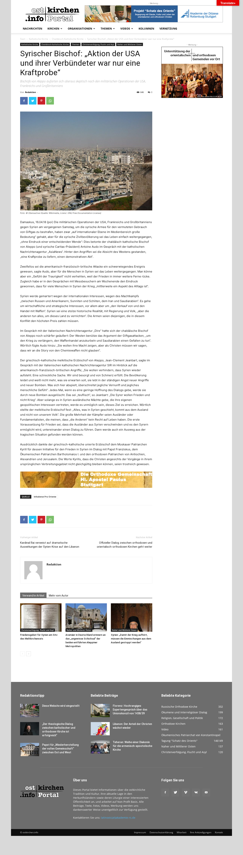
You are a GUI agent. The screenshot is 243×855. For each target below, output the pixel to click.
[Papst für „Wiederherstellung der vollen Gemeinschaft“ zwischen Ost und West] (29, 749)
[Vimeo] (185, 792)
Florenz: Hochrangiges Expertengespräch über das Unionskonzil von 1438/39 (130, 709)
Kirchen (53, 28)
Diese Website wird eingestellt (61, 705)
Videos (125, 28)
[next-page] (28, 653)
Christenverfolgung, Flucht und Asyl (98, 44)
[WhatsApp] (50, 101)
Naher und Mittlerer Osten (129, 44)
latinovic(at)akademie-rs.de (118, 817)
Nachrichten (32, 28)
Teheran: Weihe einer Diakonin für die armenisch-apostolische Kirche (132, 746)
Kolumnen (146, 28)
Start (22, 39)
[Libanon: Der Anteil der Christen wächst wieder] (100, 728)
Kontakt (219, 832)
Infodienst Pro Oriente (45, 496)
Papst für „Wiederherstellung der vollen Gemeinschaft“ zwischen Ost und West (60, 748)
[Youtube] (206, 792)
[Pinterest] (41, 101)
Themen (106, 28)
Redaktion (30, 92)
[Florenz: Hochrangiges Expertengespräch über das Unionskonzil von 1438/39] (100, 710)
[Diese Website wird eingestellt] (29, 710)
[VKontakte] (196, 792)
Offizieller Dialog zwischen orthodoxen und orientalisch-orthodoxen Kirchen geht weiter (124, 544)
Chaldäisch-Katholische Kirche (68, 39)
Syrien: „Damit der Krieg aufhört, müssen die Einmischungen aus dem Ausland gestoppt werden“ (131, 638)
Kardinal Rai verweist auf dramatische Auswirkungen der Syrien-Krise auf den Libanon (49, 544)
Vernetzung (168, 28)
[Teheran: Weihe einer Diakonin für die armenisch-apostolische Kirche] (100, 746)
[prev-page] (22, 653)
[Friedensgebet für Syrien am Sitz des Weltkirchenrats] (41, 617)
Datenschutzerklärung (161, 832)
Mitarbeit (181, 832)
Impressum (140, 832)
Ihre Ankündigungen (200, 832)
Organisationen (80, 28)
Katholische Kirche (38, 39)
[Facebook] (24, 101)
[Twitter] (32, 101)
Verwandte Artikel (33, 595)
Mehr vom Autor (58, 595)
